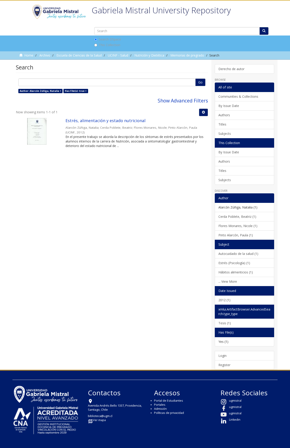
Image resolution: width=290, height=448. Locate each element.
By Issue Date (228, 106)
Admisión (160, 409)
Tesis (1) (224, 323)
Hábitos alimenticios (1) (235, 272)
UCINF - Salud (118, 55)
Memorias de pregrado (187, 55)
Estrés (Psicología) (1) (234, 263)
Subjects (224, 133)
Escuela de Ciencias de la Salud (79, 55)
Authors (224, 115)
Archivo (44, 55)
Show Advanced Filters (183, 100)
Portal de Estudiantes (168, 401)
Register (224, 365)
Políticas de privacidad (169, 413)
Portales (159, 405)
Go (200, 82)
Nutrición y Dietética (149, 55)
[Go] (263, 31)
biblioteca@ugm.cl (100, 416)
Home (28, 55)
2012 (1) (224, 300)
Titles (222, 124)
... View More (227, 281)
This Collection (109, 45)
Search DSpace (110, 39)
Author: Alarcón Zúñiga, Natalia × (40, 90)
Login (222, 355)
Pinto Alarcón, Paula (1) (235, 235)
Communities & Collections (238, 96)
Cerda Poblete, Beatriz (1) (237, 216)
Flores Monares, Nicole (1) (237, 226)
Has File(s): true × (76, 90)
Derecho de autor (231, 69)
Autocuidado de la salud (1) (238, 253)
